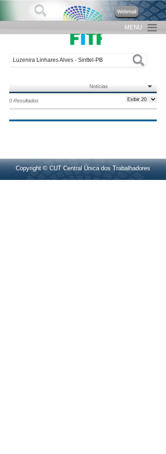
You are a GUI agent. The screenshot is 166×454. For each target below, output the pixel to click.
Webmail (126, 11)
